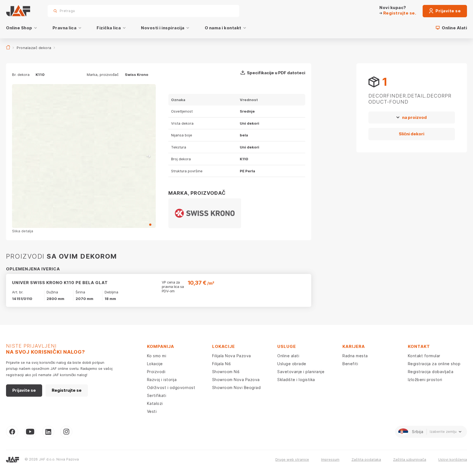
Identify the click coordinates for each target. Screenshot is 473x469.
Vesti (152, 411)
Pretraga (225, 11)
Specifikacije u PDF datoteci (276, 72)
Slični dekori (411, 133)
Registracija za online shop (434, 363)
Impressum (330, 459)
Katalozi (155, 403)
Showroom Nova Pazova (236, 379)
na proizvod (414, 117)
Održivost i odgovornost (171, 387)
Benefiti (350, 363)
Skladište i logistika (296, 379)
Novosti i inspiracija (162, 27)
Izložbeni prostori (425, 379)
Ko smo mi (156, 355)
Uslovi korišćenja (452, 459)
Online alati (288, 355)
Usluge (286, 346)
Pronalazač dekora (34, 47)
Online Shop (19, 27)
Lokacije (155, 363)
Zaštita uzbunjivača (409, 459)
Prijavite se (448, 10)
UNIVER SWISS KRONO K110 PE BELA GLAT (60, 282)
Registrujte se (67, 390)
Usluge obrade (291, 363)
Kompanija (160, 346)
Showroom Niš (226, 371)
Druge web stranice (292, 459)
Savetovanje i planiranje (300, 371)
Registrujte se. (399, 13)
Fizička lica (109, 27)
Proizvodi (156, 371)
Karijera (353, 346)
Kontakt (419, 346)
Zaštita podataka (366, 459)
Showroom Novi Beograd (236, 387)
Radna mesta (355, 355)
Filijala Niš (221, 363)
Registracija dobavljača (431, 371)
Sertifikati (156, 395)
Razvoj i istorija (162, 379)
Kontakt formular (424, 355)
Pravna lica (65, 27)
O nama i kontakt (223, 27)
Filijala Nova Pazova (231, 355)
